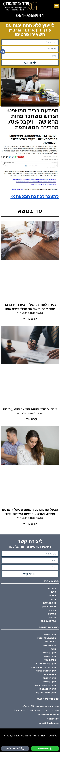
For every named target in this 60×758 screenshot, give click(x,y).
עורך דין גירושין (49, 652)
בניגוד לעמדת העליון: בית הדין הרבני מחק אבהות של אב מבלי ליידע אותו (30, 307)
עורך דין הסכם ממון (47, 689)
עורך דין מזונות (49, 634)
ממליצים (52, 614)
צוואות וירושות (49, 603)
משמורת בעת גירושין (46, 638)
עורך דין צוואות (49, 678)
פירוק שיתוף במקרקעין (46, 692)
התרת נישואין (50, 660)
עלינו (53, 592)
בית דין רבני (50, 641)
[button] (56, 6)
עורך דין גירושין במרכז (46, 663)
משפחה (52, 595)
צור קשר (52, 617)
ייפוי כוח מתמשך (48, 606)
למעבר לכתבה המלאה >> (34, 196)
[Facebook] (2, 51)
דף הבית (52, 588)
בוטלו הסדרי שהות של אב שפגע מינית (30, 409)
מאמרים (52, 610)
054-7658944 (30, 15)
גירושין (53, 599)
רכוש (53, 649)
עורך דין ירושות (49, 681)
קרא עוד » (30, 319)
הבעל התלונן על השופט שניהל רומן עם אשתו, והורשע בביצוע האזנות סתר (30, 512)
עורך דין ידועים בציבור (46, 671)
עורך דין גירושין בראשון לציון (43, 667)
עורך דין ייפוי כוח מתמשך (45, 685)
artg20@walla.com (49, 723)
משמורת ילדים (49, 674)
